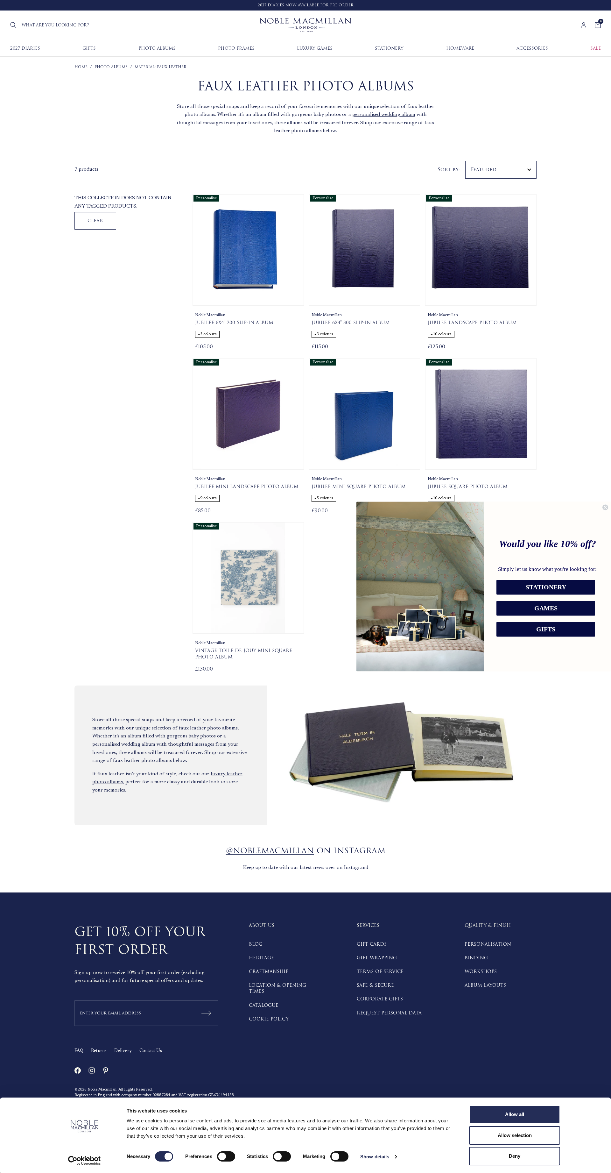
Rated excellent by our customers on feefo (315, 5)
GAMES (546, 608)
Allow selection (515, 1135)
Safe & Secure (375, 985)
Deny (514, 1156)
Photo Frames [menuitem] (236, 48)
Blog (256, 944)
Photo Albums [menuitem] (157, 48)
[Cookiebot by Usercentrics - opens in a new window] (84, 1160)
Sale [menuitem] (595, 48)
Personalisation (488, 944)
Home (81, 67)
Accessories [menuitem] (532, 48)
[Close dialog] (605, 507)
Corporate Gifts (380, 999)
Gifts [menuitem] (89, 48)
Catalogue (263, 1005)
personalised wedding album (383, 114)
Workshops (481, 971)
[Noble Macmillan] (305, 25)
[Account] (583, 25)
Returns (99, 1051)
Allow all (514, 1114)
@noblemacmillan (270, 851)
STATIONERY (546, 587)
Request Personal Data (389, 1013)
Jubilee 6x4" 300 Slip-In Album (351, 323)
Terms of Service (380, 971)
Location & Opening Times (277, 988)
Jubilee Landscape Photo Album (472, 323)
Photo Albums (111, 67)
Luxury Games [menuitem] (315, 48)
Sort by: (449, 170)
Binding (476, 958)
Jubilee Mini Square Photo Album (359, 487)
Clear (95, 220)
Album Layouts (485, 985)
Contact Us (150, 1051)
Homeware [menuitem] (460, 48)
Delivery (123, 1051)
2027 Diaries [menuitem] (25, 48)
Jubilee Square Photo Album (468, 487)
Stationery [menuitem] (389, 48)
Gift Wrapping (377, 958)
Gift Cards (372, 944)
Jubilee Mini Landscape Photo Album (246, 487)
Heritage (261, 958)
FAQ (78, 1051)
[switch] (226, 1156)
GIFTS (545, 629)
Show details (374, 1156)
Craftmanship (268, 971)
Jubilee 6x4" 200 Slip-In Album (234, 323)
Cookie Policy (269, 1019)
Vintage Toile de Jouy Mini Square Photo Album (243, 654)
